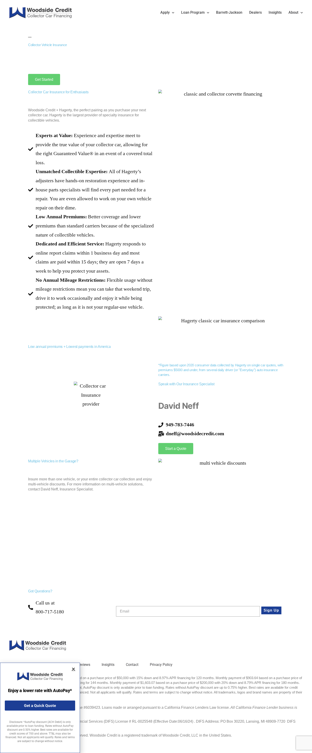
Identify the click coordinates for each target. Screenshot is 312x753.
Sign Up (271, 610)
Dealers (255, 12)
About (293, 12)
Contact (132, 664)
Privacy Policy (161, 664)
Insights (275, 12)
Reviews (83, 664)
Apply (165, 12)
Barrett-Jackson (229, 12)
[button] (73, 669)
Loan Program (193, 12)
